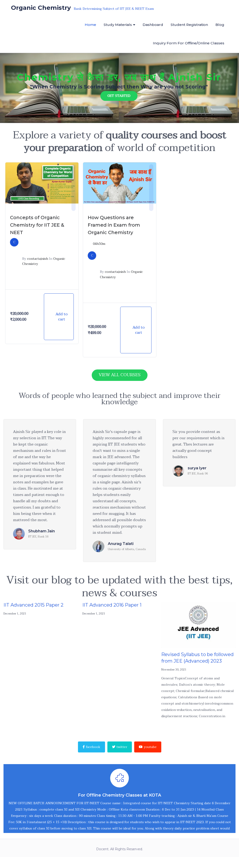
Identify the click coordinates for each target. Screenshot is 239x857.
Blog (219, 24)
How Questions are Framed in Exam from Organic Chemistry (114, 225)
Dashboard (153, 24)
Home (90, 24)
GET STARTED (118, 95)
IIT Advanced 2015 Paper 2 (33, 605)
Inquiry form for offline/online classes (188, 43)
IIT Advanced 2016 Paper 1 (111, 605)
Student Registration (189, 24)
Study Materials (118, 24)
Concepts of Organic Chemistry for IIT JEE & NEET (37, 225)
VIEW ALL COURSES (120, 375)
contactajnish (37, 258)
